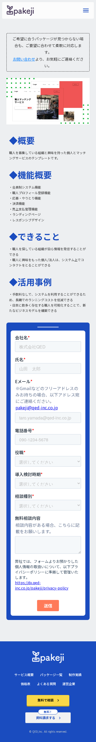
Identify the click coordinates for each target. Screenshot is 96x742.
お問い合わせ (24, 59)
